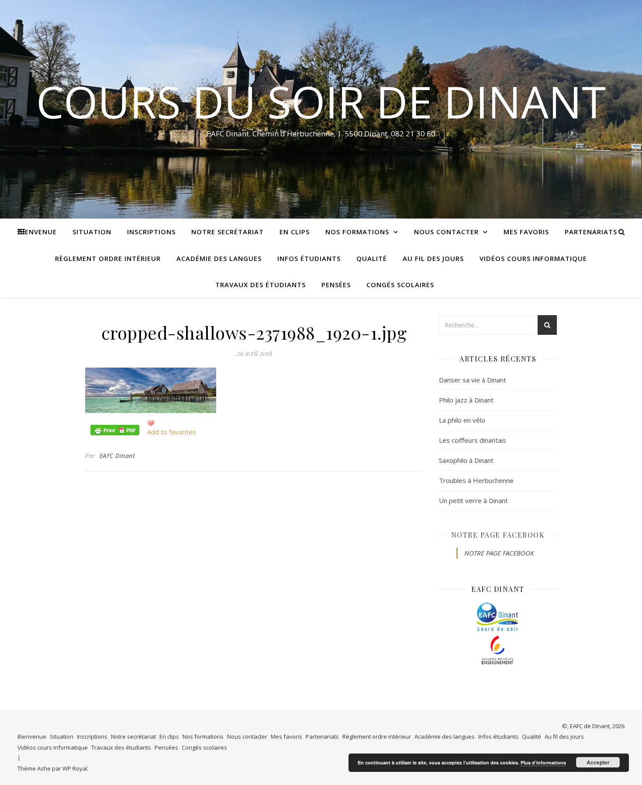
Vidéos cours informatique (533, 258)
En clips (295, 231)
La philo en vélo (462, 420)
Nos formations (357, 231)
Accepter (598, 762)
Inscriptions (151, 231)
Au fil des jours (433, 258)
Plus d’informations (543, 762)
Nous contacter (446, 231)
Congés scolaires (400, 284)
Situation (91, 231)
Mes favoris (526, 231)
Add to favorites (171, 431)
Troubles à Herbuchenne (476, 480)
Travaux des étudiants (260, 284)
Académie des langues (219, 258)
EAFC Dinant (117, 456)
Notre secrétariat (227, 231)
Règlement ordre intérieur (108, 258)
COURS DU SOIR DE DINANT (321, 101)
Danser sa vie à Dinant (472, 379)
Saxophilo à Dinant (466, 460)
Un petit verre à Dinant (473, 500)
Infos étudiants (309, 258)
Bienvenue (37, 231)
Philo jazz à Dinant (466, 400)
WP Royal (74, 768)
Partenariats (591, 231)
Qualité (371, 258)
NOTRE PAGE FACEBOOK (498, 534)
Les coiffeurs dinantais (472, 440)
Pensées (336, 284)
